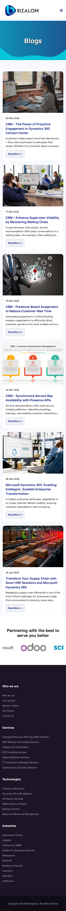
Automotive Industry (12, 835)
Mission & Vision (10, 705)
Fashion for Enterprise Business (18, 850)
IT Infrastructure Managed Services (20, 762)
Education (7, 875)
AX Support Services (12, 798)
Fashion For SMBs (11, 845)
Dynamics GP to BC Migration (17, 793)
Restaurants (8, 855)
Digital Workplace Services (15, 757)
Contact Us (8, 715)
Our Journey (8, 700)
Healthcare (7, 880)
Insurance (7, 870)
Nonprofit (7, 860)
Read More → (15, 153)
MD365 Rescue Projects (14, 803)
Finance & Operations (13, 788)
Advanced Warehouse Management (20, 814)
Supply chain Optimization (15, 747)
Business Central (11, 808)
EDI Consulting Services (14, 752)
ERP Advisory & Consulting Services (20, 742)
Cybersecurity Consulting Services (19, 767)
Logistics (6, 840)
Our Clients (8, 710)
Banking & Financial (12, 865)
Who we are (8, 695)
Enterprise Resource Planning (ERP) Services (25, 736)
